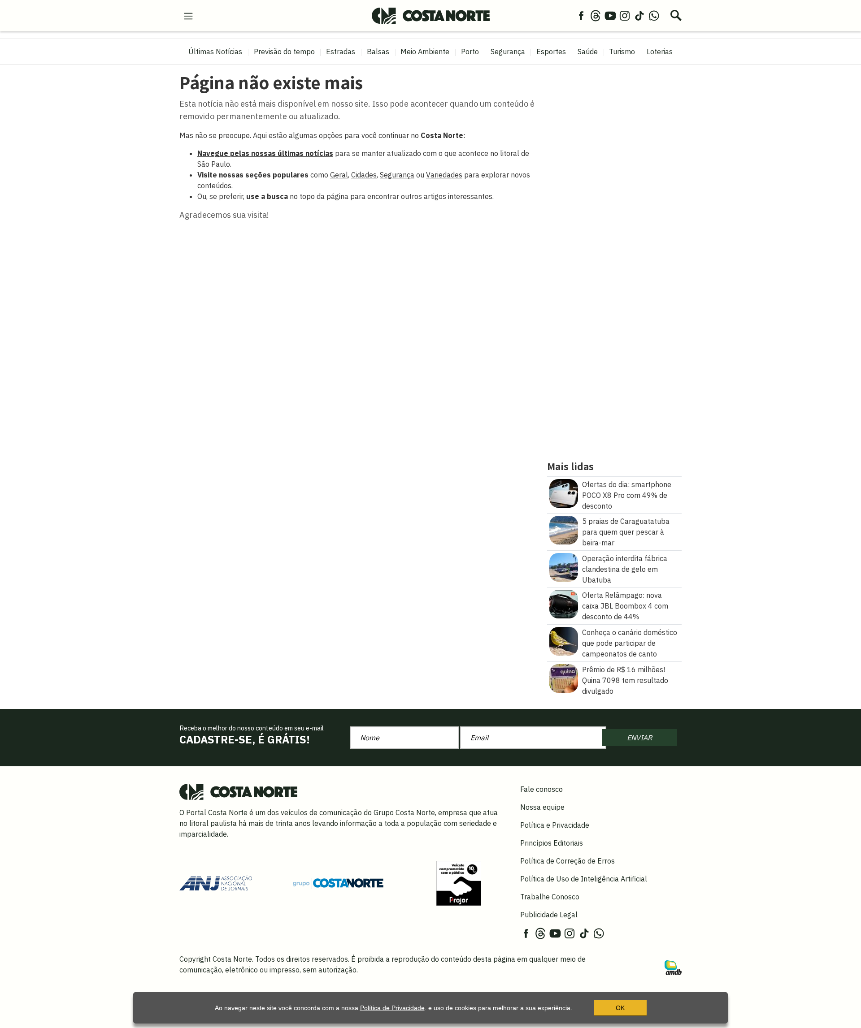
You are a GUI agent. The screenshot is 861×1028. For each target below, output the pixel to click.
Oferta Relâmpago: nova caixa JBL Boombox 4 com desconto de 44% (625, 606)
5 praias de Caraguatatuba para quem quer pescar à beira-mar (626, 532)
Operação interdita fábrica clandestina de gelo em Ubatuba (624, 569)
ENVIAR (639, 737)
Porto (470, 51)
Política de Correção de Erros (567, 860)
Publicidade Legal (549, 914)
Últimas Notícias (215, 51)
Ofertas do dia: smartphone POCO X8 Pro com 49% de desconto (626, 495)
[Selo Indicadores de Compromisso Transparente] (458, 882)
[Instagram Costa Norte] (625, 15)
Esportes (551, 51)
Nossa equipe (542, 807)
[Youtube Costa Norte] (610, 15)
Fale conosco (541, 789)
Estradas (340, 51)
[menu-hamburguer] (188, 15)
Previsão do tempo (284, 51)
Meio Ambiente (424, 51)
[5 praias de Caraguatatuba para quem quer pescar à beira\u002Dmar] (563, 529)
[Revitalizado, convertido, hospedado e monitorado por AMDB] (673, 966)
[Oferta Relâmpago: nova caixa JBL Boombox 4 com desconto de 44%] (563, 603)
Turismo (622, 51)
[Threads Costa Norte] (595, 15)
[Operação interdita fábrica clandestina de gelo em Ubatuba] (563, 566)
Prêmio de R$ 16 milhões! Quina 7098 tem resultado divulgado (625, 680)
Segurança (508, 51)
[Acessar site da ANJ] (215, 882)
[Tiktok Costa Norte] (639, 15)
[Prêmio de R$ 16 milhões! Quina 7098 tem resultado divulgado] (563, 677)
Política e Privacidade (554, 825)
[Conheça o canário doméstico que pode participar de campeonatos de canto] (563, 640)
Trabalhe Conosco (549, 896)
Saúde (588, 51)
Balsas (378, 51)
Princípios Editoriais (551, 842)
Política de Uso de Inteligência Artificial (583, 878)
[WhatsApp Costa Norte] (654, 15)
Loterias (660, 51)
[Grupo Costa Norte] (338, 882)
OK (620, 1007)
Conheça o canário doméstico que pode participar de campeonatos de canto (629, 643)
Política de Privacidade (392, 1007)
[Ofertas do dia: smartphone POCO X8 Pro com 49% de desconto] (563, 492)
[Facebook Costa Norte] (581, 15)
